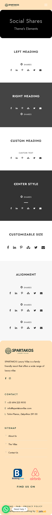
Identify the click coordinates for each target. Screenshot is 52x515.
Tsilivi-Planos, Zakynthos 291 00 (21, 414)
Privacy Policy (33, 506)
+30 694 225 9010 (16, 402)
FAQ (18, 506)
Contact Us (13, 452)
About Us (12, 436)
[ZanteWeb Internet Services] (41, 511)
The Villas (12, 444)
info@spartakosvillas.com (19, 408)
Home (10, 506)
